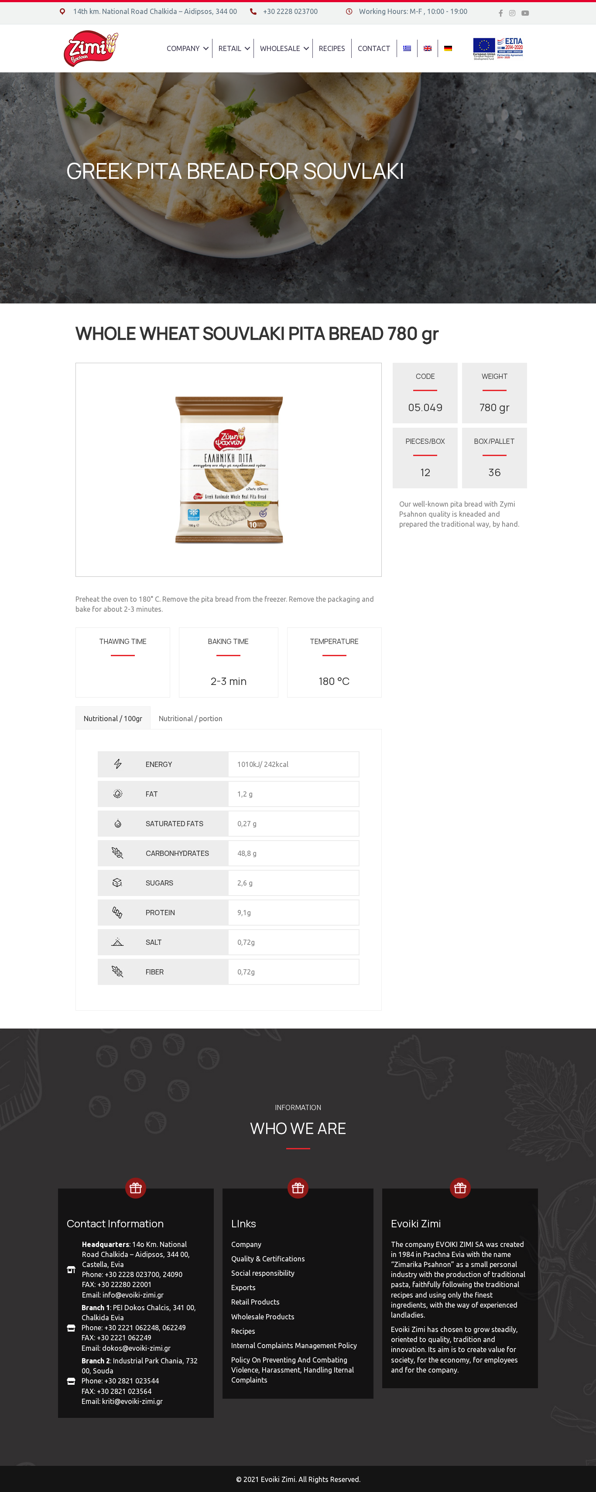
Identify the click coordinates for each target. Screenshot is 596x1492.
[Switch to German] (448, 48)
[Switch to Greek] (407, 48)
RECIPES (332, 48)
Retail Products (255, 1302)
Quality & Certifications (268, 1259)
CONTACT (374, 48)
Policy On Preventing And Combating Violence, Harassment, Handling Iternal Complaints (292, 1370)
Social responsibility (263, 1273)
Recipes (243, 1331)
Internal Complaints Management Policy (294, 1345)
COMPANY (183, 48)
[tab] (113, 717)
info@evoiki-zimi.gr (133, 1295)
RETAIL (230, 48)
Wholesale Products (263, 1317)
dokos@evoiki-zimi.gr (136, 1348)
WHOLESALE (280, 48)
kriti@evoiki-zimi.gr (132, 1401)
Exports (243, 1287)
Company (246, 1244)
